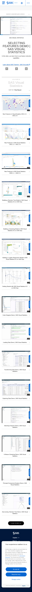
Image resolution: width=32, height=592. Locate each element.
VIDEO (16, 2)
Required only (16, 574)
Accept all (16, 569)
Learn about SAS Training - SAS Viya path (16, 64)
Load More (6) (17, 523)
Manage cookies (16, 579)
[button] (16, 13)
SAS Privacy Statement (10, 585)
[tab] (16, 14)
